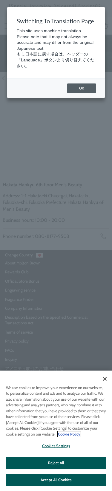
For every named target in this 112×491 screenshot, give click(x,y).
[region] (56, 431)
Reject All (56, 462)
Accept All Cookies (56, 479)
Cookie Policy (69, 434)
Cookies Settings (56, 445)
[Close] (104, 378)
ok (81, 88)
